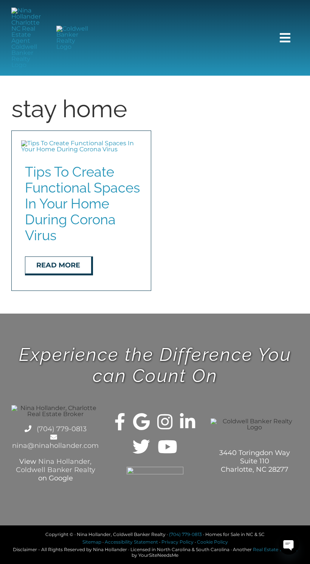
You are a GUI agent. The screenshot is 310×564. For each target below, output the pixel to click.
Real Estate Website (275, 549)
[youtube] (167, 446)
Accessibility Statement (131, 542)
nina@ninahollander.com (55, 445)
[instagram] (164, 421)
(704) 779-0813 (61, 429)
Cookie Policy (212, 542)
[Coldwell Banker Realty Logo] (73, 28)
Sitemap (91, 542)
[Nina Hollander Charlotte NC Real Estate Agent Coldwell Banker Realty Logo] (28, 10)
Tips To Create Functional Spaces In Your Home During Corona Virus (82, 203)
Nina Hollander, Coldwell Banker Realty (55, 465)
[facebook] (120, 421)
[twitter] (141, 446)
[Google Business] (141, 421)
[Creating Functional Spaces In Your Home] (81, 143)
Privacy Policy (177, 542)
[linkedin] (187, 421)
